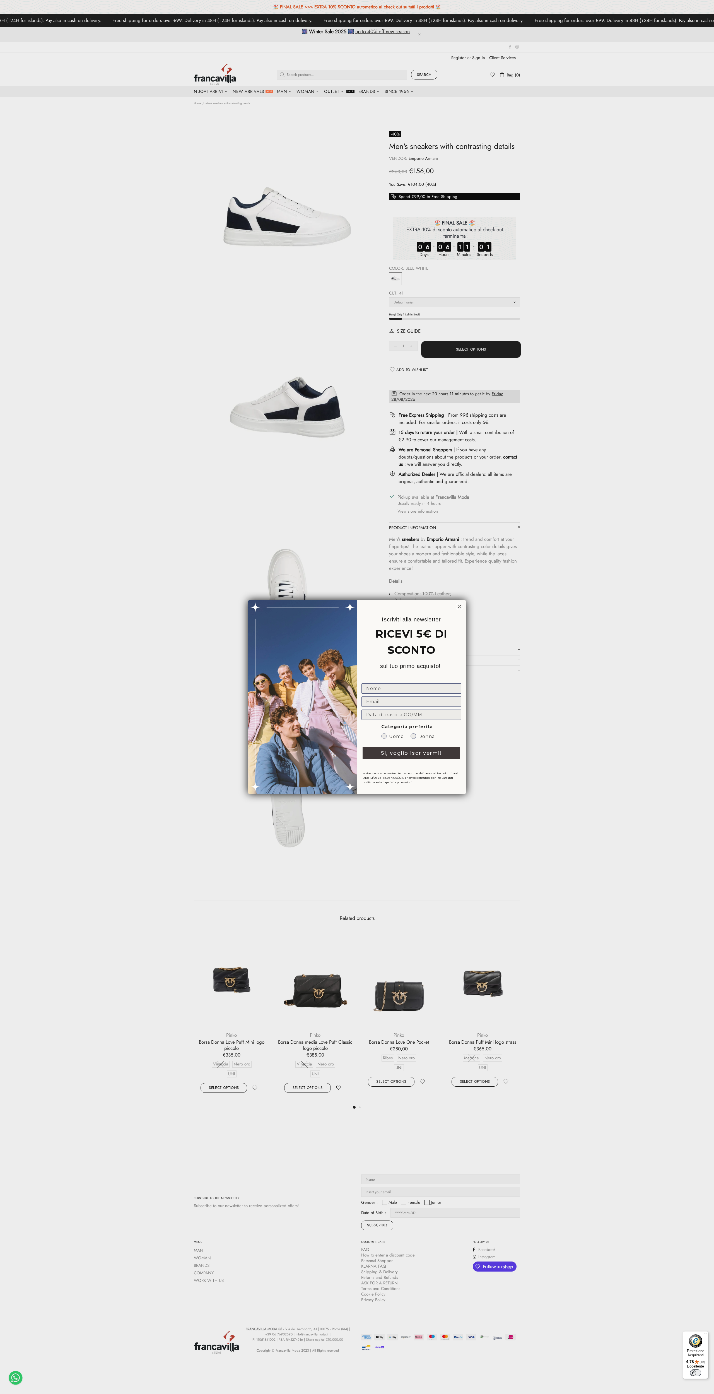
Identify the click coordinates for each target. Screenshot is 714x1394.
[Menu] (705, 1334)
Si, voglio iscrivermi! (411, 752)
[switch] (695, 1372)
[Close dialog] (459, 606)
